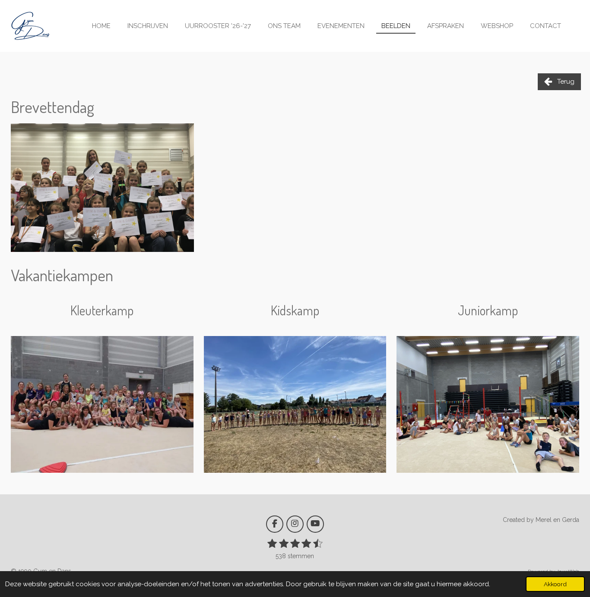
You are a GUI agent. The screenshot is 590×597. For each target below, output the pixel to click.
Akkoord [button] (555, 584)
